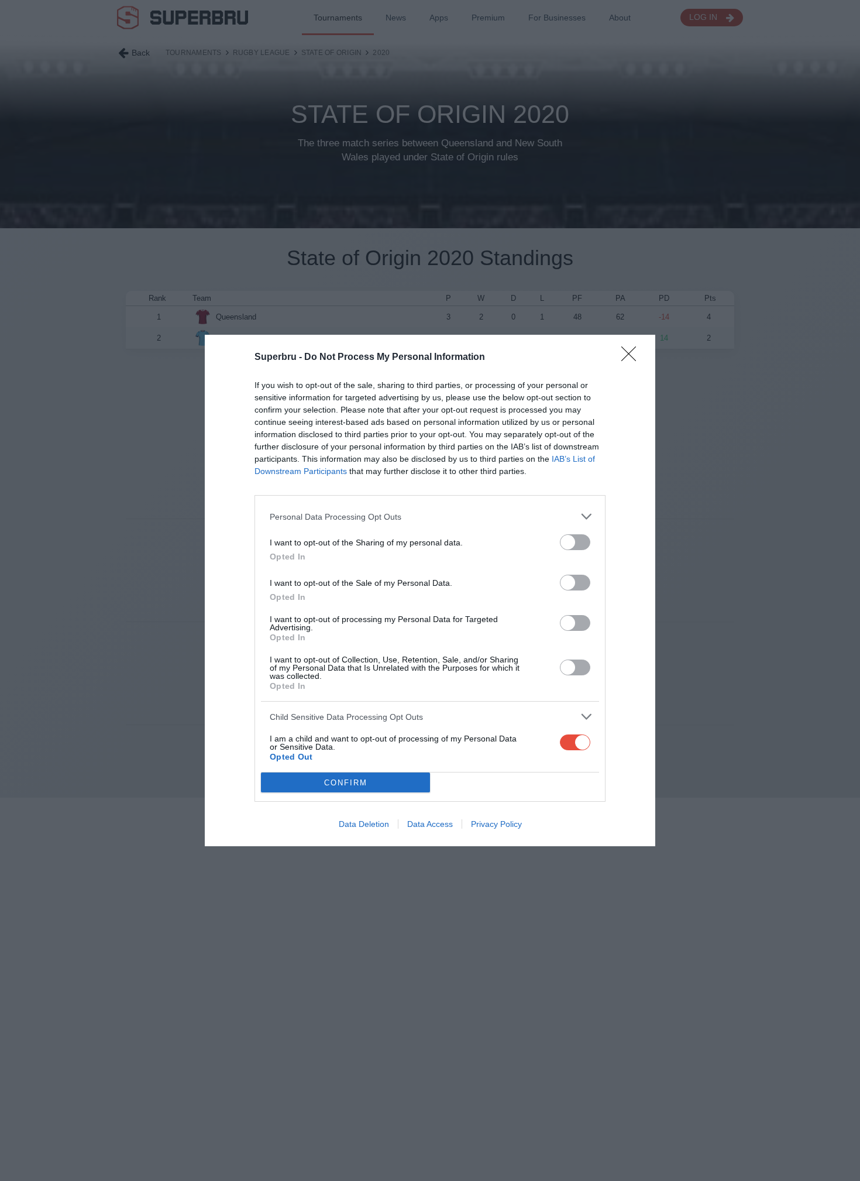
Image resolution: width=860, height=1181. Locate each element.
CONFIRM (345, 782)
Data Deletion (364, 824)
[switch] (575, 542)
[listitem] (430, 516)
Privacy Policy (496, 824)
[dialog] (430, 590)
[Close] (632, 357)
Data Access (430, 824)
